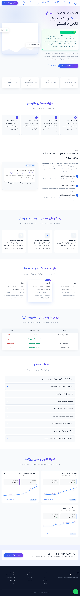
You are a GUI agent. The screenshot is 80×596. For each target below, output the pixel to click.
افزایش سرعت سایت (60, 198)
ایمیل (14, 584)
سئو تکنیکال (29, 575)
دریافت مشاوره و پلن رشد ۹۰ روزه (68, 66)
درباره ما (46, 575)
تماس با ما (46, 578)
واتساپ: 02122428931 (11, 578)
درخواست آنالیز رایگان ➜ (48, 534)
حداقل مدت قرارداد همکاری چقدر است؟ (63, 416)
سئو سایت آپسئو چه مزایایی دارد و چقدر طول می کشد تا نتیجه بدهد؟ (55, 379)
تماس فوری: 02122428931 (10, 3)
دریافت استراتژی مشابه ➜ (49, 500)
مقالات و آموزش (45, 2)
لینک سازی (30, 581)
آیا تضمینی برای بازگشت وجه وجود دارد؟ (63, 394)
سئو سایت (63, 169)
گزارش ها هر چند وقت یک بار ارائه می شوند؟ (62, 424)
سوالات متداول (24, 3)
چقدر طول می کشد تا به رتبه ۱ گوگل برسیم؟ (62, 386)
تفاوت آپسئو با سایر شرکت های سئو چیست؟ (62, 409)
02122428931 (12, 581)
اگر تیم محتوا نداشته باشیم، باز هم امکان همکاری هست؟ (58, 439)
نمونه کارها (37, 3)
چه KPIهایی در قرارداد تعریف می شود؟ (63, 431)
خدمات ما (64, 2)
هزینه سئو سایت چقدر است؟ (65, 401)
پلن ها (30, 3)
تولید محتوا (29, 578)
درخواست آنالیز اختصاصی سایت (13, 555)
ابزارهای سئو (56, 2)
